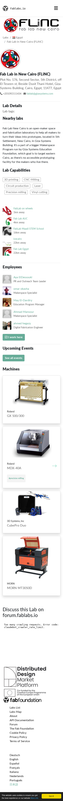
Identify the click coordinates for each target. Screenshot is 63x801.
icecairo (17, 239)
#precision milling (16, 478)
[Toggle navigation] (56, 8)
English (14, 759)
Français (15, 767)
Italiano (14, 772)
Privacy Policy (18, 737)
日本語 (14, 784)
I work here (15, 337)
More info (34, 798)
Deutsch (15, 755)
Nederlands (17, 776)
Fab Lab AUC (20, 218)
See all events (13, 358)
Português (16, 780)
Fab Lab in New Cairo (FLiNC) (25, 41)
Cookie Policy (18, 732)
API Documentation (22, 720)
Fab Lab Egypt (21, 249)
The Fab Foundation (22, 728)
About (13, 716)
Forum (14, 724)
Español (14, 763)
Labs (5, 37)
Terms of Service (20, 741)
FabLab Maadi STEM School (28, 229)
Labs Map (16, 711)
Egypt (19, 37)
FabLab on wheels (23, 208)
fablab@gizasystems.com (40, 94)
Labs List (15, 707)
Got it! (51, 796)
